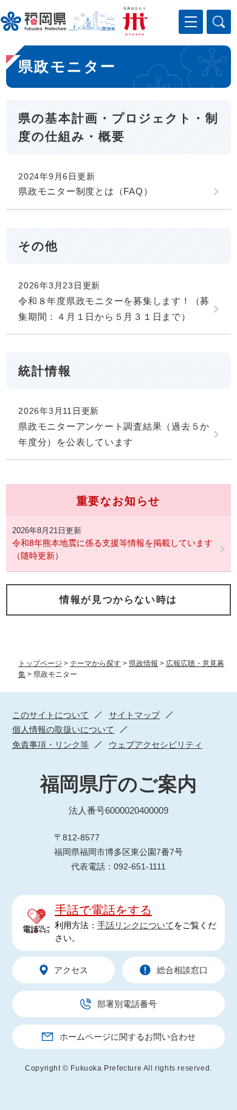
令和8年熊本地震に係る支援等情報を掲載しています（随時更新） (112, 549)
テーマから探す (95, 663)
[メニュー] (191, 22)
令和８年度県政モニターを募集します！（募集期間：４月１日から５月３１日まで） (114, 309)
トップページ (40, 663)
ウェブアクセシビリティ (155, 744)
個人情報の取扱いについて (63, 729)
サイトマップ (134, 715)
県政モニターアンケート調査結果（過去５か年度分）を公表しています (114, 434)
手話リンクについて (135, 925)
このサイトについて (50, 715)
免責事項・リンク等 (50, 744)
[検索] (219, 22)
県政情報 (143, 663)
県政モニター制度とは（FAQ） (85, 191)
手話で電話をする (103, 910)
